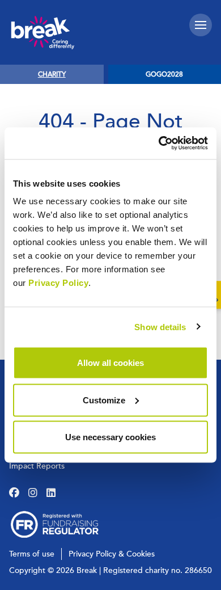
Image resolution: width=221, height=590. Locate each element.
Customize (104, 399)
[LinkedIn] (51, 493)
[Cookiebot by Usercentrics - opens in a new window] (159, 143)
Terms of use (31, 554)
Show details (160, 326)
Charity (52, 74)
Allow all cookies (110, 363)
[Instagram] (32, 493)
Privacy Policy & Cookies (112, 554)
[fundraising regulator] (54, 524)
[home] (42, 32)
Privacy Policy (58, 283)
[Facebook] (14, 493)
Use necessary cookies (110, 437)
